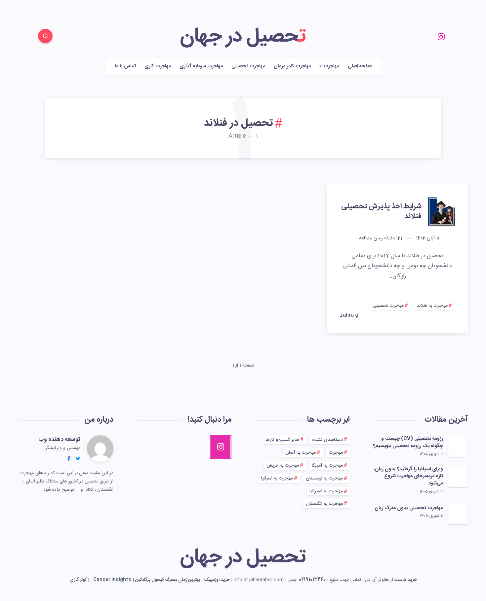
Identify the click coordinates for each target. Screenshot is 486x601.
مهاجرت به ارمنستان (324, 478)
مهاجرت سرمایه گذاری (201, 66)
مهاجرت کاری (157, 66)
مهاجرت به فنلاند (432, 306)
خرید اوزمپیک (217, 580)
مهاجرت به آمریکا (327, 466)
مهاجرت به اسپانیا (277, 478)
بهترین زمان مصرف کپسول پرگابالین (167, 580)
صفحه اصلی (360, 66)
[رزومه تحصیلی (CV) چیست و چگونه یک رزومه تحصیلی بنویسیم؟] (458, 446)
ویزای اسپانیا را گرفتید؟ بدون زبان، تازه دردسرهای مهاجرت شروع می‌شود (408, 476)
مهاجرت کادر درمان (292, 66)
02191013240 (312, 580)
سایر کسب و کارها (282, 440)
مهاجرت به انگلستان (324, 504)
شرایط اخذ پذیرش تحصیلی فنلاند (381, 211)
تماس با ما (125, 66)
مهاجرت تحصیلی (248, 66)
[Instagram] (441, 37)
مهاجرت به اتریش (282, 466)
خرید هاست (405, 580)
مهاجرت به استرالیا (326, 491)
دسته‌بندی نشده (327, 440)
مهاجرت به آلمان (300, 453)
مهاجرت (336, 453)
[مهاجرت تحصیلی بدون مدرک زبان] (458, 513)
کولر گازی (78, 580)
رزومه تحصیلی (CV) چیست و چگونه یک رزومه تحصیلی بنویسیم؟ (408, 442)
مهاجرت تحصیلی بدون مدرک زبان (409, 508)
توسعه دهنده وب (59, 439)
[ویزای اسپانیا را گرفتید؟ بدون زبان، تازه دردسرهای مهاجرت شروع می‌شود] (458, 476)
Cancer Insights (112, 580)
